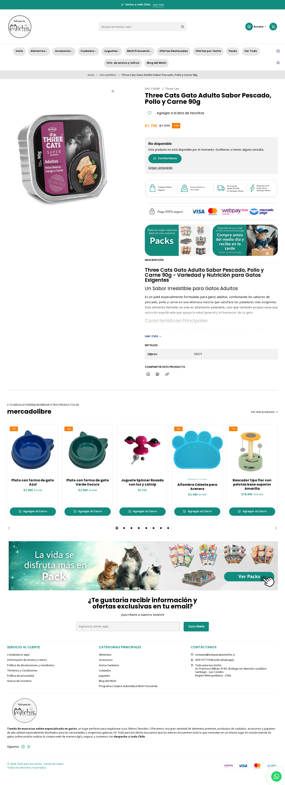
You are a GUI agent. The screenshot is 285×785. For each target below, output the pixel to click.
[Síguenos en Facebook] (278, 63)
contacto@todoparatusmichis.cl (215, 654)
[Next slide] (275, 528)
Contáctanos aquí (18, 654)
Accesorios (63, 51)
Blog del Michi (156, 63)
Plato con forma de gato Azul (32, 482)
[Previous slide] (10, 528)
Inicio (19, 51)
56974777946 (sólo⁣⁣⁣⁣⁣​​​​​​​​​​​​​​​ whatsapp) (214, 660)
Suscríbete (196, 627)
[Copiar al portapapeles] (167, 374)
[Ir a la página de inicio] (19, 26)
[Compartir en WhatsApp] (157, 374)
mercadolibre (108, 75)
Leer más (158, 4)
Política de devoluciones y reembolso (30, 665)
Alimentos (38, 51)
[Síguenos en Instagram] (278, 51)
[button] (116, 528)
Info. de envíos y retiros (123, 63)
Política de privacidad (20, 675)
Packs (233, 51)
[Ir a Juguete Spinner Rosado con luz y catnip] (142, 449)
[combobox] (142, 27)
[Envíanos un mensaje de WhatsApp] (276, 776)
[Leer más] (142, 565)
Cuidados (87, 51)
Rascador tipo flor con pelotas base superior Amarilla (252, 484)
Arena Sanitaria (109, 665)
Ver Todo (250, 51)
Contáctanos (167, 158)
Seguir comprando (160, 168)
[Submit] (182, 27)
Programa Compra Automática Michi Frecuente (128, 686)
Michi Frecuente (138, 51)
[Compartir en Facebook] (148, 374)
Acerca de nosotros (19, 681)
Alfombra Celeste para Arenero (197, 486)
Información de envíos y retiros (27, 660)
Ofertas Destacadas (173, 51)
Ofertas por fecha (208, 51)
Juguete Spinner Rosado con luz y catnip (142, 482)
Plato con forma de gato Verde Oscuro (87, 482)
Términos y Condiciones (22, 670)
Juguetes (110, 51)
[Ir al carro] (273, 27)
